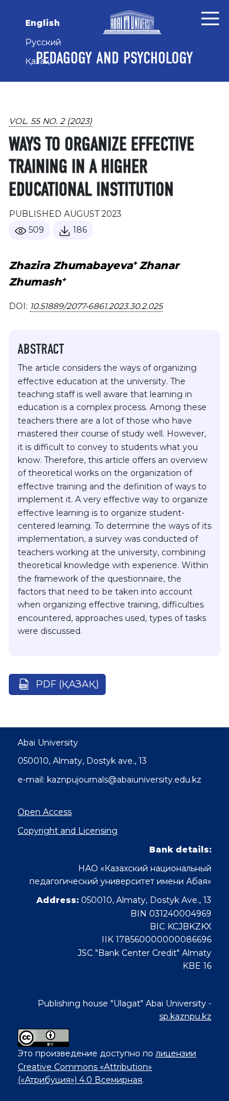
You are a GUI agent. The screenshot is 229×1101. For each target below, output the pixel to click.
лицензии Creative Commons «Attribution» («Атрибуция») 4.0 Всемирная (107, 1066)
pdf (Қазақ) (67, 684)
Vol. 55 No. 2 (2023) (50, 121)
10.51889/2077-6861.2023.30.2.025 (96, 306)
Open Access (45, 812)
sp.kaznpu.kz (185, 1016)
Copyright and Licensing (67, 830)
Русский (43, 42)
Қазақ (37, 61)
